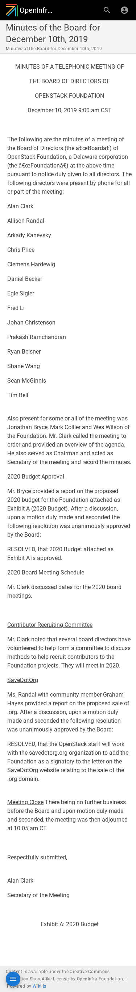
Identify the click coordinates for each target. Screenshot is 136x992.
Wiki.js (39, 986)
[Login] (124, 10)
